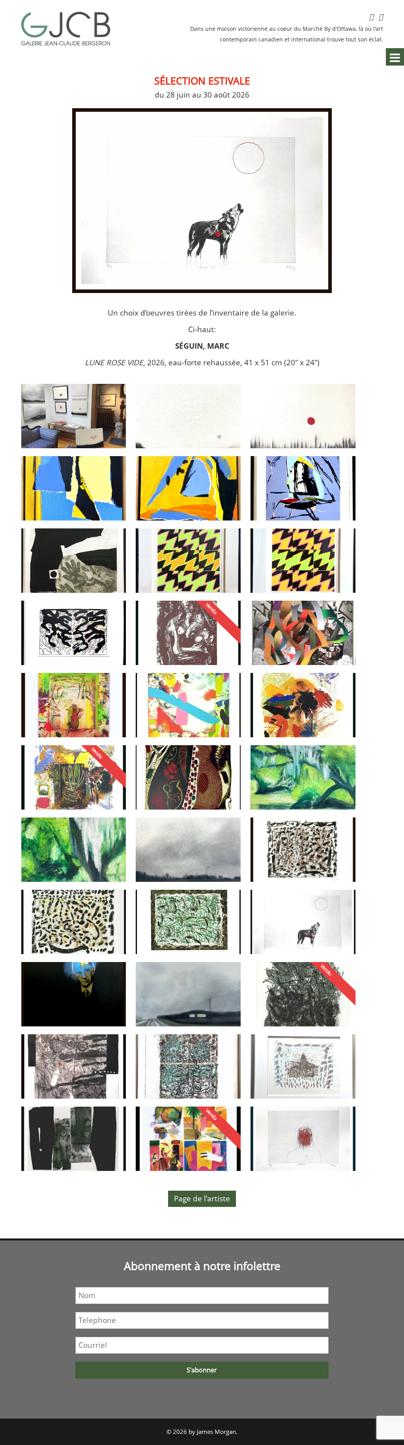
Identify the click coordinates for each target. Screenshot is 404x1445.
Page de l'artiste (202, 1198)
